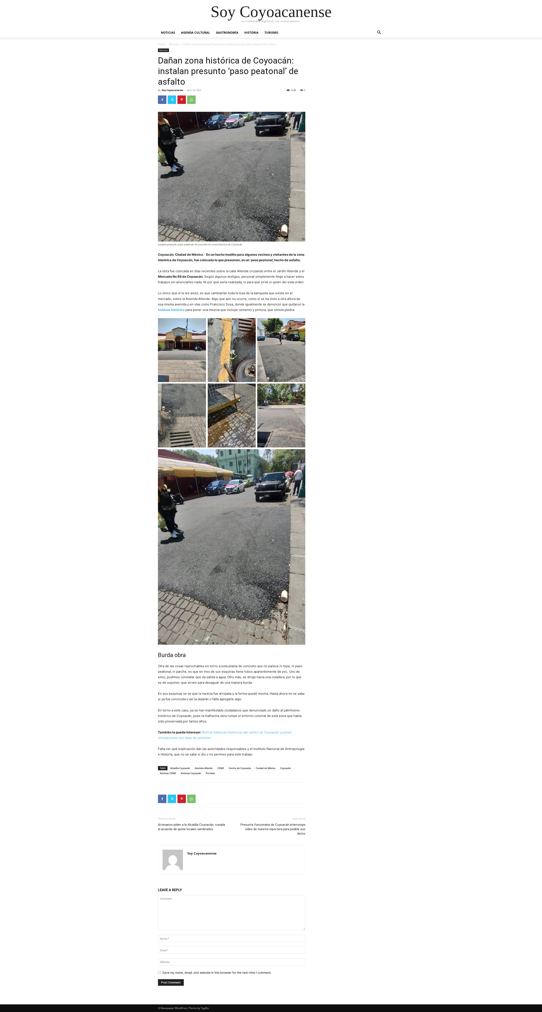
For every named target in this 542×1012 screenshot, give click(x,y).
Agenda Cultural (195, 32)
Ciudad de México (265, 768)
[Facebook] (162, 99)
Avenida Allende (204, 768)
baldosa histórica (171, 310)
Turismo (271, 32)
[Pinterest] (181, 99)
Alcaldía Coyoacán (180, 768)
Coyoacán (285, 768)
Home (161, 44)
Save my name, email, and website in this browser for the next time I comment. (216, 972)
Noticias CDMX (168, 773)
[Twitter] (172, 99)
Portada (210, 773)
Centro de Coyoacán (240, 768)
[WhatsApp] (191, 99)
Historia (251, 32)
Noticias (168, 32)
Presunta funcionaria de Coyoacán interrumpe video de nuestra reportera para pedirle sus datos (273, 829)
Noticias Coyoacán (191, 773)
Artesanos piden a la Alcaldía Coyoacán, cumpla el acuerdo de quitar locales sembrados (191, 827)
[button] (379, 33)
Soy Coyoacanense (172, 90)
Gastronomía (227, 32)
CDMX (220, 768)
